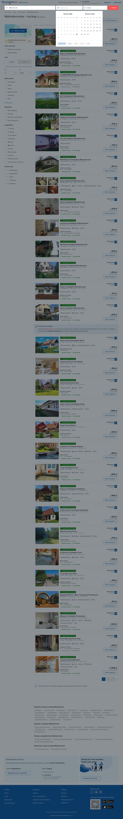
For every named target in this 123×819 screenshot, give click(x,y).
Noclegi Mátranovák (39, 717)
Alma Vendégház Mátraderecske (72, 308)
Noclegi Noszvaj (60, 710)
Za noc (25, 62)
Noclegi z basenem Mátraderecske (43, 739)
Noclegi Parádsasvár (64, 712)
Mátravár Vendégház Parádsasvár (72, 616)
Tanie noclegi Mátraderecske (41, 749)
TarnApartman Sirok (69, 573)
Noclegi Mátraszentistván (111, 715)
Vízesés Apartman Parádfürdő (71, 361)
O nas (6, 796)
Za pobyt (11, 62)
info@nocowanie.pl (49, 772)
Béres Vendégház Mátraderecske (72, 202)
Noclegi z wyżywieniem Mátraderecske (63, 739)
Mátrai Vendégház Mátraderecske (72, 53)
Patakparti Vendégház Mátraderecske (74, 117)
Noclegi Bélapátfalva (39, 712)
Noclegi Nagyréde (68, 719)
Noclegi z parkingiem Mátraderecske (104, 739)
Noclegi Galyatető (98, 715)
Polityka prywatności (67, 800)
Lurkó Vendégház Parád (69, 467)
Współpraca (36, 790)
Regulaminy (64, 803)
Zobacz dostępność (110, 43)
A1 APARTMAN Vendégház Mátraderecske (76, 75)
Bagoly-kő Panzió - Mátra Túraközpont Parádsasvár (79, 595)
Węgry (14, 12)
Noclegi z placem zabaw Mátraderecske (44, 741)
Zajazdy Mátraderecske (82, 729)
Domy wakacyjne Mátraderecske (105, 727)
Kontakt (7, 790)
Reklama (35, 793)
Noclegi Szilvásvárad (49, 710)
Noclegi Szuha (101, 717)
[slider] (5, 66)
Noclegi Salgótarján (109, 710)
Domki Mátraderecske (40, 729)
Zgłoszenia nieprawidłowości (41, 800)
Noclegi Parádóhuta (75, 715)
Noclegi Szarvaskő (64, 715)
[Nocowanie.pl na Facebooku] (92, 792)
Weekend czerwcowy (67, 812)
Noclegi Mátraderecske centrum (59, 749)
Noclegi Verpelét (51, 717)
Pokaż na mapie (73, 55)
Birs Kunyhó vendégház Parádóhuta (75, 510)
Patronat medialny (38, 803)
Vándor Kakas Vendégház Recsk (72, 340)
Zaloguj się (107, 2)
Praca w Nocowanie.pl (39, 796)
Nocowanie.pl (8, 12)
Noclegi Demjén (83, 710)
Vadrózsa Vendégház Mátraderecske (74, 244)
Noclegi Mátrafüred (52, 712)
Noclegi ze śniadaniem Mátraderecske (83, 739)
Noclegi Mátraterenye (63, 717)
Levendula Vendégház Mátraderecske (74, 223)
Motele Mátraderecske (40, 732)
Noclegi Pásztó (106, 712)
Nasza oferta (8, 800)
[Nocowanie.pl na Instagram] (100, 792)
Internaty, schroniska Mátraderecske (99, 729)
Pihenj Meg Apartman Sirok (70, 638)
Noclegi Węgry (21, 12)
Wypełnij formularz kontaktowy (17, 773)
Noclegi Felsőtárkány (51, 715)
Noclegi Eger (38, 710)
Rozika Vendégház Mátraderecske (73, 287)
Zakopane (74, 812)
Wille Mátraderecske (69, 729)
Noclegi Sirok (96, 712)
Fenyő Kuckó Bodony (68, 425)
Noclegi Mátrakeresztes (77, 717)
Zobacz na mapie (19, 31)
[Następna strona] (117, 679)
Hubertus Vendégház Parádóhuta (72, 489)
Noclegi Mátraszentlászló (41, 719)
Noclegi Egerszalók (72, 710)
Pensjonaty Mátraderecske (75, 727)
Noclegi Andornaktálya (55, 719)
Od (5, 69)
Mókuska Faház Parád (68, 531)
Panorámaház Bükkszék (71, 660)
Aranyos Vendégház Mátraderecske (73, 265)
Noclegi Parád (87, 712)
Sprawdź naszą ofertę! (90, 778)
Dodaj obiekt (117, 2)
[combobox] (28, 8)
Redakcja (64, 790)
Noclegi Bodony (87, 715)
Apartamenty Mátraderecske (59, 727)
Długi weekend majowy (51, 812)
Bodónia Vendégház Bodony (72, 446)
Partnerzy (64, 796)
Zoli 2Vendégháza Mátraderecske (72, 138)
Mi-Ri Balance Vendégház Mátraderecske (75, 159)
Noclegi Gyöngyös (39, 715)
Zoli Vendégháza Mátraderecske (72, 96)
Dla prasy (64, 793)
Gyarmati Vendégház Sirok (72, 552)
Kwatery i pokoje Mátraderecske (42, 727)
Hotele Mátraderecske (89, 727)
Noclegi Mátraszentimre (95, 710)
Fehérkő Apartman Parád (69, 383)
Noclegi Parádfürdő (90, 717)
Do (20, 69)
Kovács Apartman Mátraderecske (72, 181)
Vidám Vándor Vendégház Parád (72, 404)
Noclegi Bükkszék (76, 712)
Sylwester (59, 812)
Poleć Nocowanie (10, 803)
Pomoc (7, 793)
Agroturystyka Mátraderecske (55, 729)
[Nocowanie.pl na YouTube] (96, 792)
